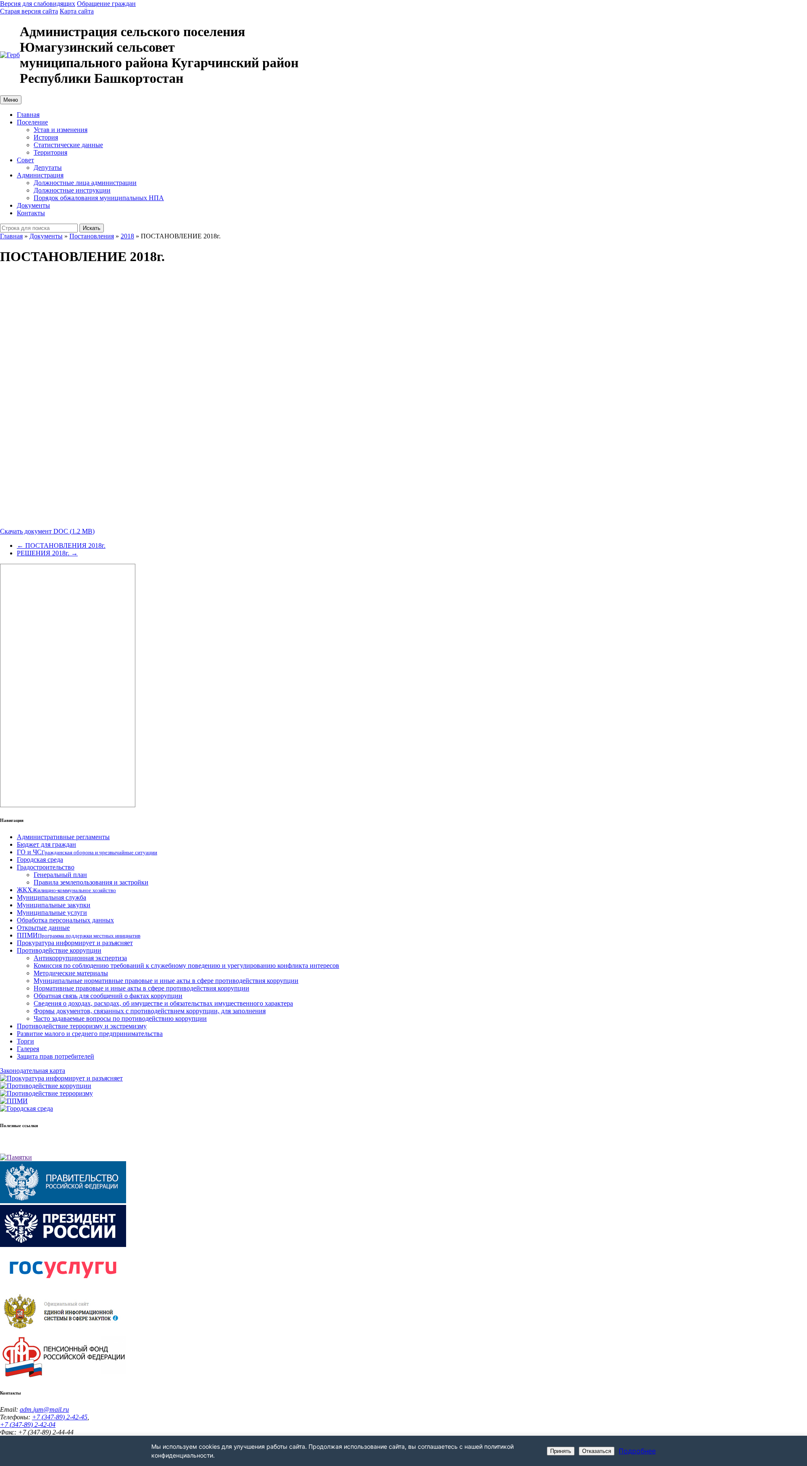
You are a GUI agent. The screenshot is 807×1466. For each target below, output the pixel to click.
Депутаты (48, 167)
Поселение (32, 122)
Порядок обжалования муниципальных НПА (99, 197)
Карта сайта (77, 11)
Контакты (31, 213)
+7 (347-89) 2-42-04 (27, 1424)
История (46, 137)
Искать (91, 228)
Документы (33, 205)
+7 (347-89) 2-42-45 (59, 1417)
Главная (28, 114)
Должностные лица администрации (85, 182)
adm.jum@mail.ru (44, 1409)
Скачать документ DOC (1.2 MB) (47, 531)
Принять (560, 1451)
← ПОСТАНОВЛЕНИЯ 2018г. (61, 545)
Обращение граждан (106, 3)
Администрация (40, 175)
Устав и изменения (60, 129)
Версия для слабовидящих (37, 3)
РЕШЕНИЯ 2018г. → (47, 553)
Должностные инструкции (72, 190)
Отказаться (596, 1451)
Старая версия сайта (29, 11)
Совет (25, 160)
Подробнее (637, 1451)
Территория (50, 152)
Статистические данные (68, 144)
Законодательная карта (32, 1070)
